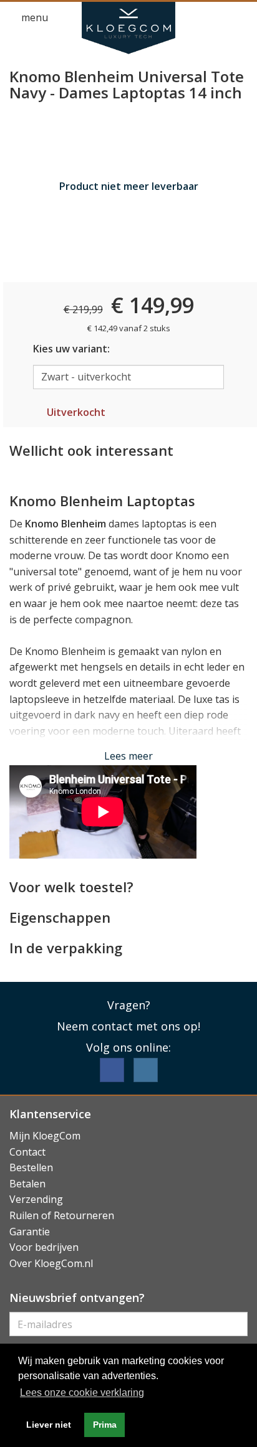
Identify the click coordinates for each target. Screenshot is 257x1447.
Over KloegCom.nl (51, 1263)
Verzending (36, 1199)
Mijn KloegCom (44, 1136)
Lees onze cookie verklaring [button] (82, 1392)
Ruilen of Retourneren (61, 1215)
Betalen (27, 1183)
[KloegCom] (128, 28)
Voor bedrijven (44, 1247)
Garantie (29, 1231)
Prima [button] (105, 1425)
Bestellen (31, 1167)
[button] (217, 18)
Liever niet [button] (48, 1425)
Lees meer (128, 756)
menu (33, 17)
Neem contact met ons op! (128, 1026)
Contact (27, 1152)
